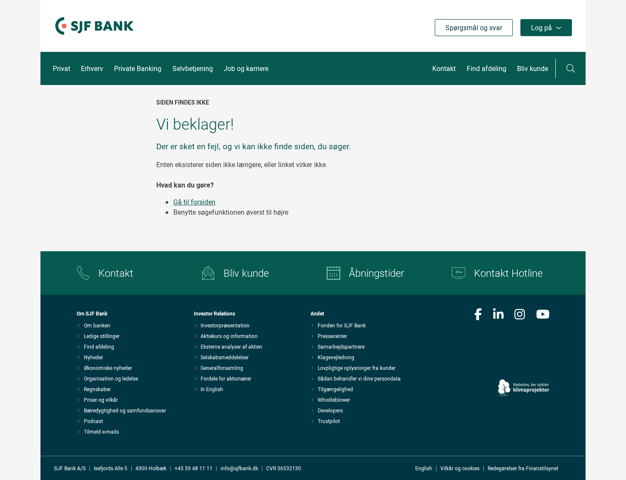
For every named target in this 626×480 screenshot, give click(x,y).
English (423, 468)
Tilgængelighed (335, 389)
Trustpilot (329, 421)
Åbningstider (376, 273)
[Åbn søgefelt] (570, 68)
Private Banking (137, 68)
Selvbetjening (192, 68)
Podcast (93, 421)
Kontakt (444, 68)
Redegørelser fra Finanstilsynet (523, 468)
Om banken (97, 325)
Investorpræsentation (225, 325)
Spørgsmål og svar (473, 27)
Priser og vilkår (101, 399)
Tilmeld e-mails (101, 431)
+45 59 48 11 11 (193, 468)
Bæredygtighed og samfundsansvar (125, 410)
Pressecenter (332, 335)
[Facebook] (478, 315)
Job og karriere (246, 68)
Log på (541, 27)
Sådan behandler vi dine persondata (359, 378)
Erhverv (92, 68)
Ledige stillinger (102, 335)
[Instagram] (519, 315)
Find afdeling (486, 68)
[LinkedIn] (498, 315)
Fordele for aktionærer (226, 378)
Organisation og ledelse (111, 378)
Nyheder (93, 357)
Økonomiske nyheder (108, 367)
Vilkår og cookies (460, 468)
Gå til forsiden (194, 202)
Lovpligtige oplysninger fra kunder (357, 367)
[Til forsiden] (94, 35)
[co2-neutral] (523, 364)
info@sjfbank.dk (239, 468)
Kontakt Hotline (508, 273)
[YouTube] (543, 315)
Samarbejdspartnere (341, 346)
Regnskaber (97, 389)
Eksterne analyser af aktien (231, 346)
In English (212, 389)
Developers (330, 410)
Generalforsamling (222, 367)
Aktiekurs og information (229, 335)
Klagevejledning (336, 357)
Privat (61, 68)
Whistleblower (334, 399)
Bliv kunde (532, 68)
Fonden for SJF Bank (342, 325)
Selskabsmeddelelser (225, 357)
